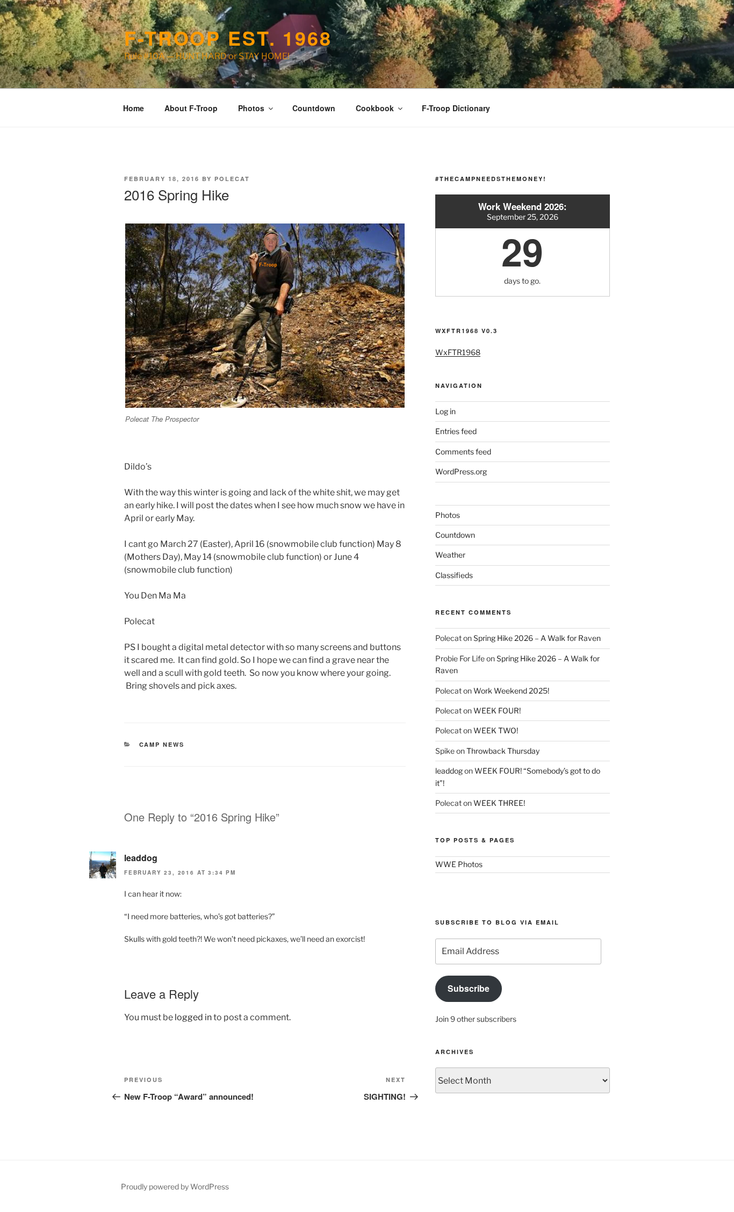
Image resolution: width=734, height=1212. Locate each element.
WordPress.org (461, 471)
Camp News (162, 744)
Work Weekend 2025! (511, 690)
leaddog (140, 858)
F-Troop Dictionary (456, 108)
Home (133, 108)
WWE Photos (459, 864)
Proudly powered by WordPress (175, 1186)
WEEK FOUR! (497, 710)
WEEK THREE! (499, 802)
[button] (265, 315)
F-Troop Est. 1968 (228, 38)
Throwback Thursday (502, 750)
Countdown (313, 108)
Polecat (232, 179)
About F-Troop (191, 108)
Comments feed (463, 451)
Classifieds (454, 575)
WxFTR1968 (457, 352)
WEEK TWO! (495, 730)
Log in (445, 411)
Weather (450, 554)
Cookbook (375, 108)
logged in (193, 1017)
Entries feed (456, 431)
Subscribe (469, 988)
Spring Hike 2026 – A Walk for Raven (537, 638)
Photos (251, 108)
